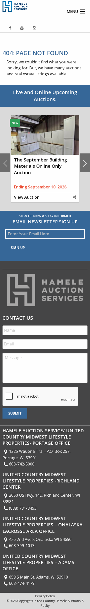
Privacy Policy (45, 596)
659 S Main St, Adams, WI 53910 (38, 577)
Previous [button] (5, 162)
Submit (15, 413)
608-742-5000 (21, 464)
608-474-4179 (21, 583)
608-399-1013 (21, 545)
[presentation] (40, 396)
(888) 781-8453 (22, 508)
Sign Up (18, 247)
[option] (45, 163)
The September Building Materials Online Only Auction (40, 166)
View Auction (27, 197)
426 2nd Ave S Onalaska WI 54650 (40, 539)
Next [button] (85, 162)
